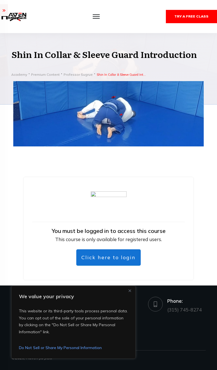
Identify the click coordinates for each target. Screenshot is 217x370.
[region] (73, 322)
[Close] (129, 290)
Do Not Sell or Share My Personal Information (60, 347)
